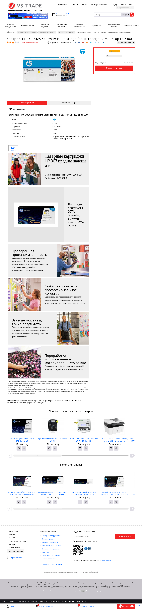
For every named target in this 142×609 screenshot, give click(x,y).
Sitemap (46, 591)
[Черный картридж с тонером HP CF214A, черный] (22, 427)
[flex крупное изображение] (24, 362)
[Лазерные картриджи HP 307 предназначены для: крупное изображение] (24, 169)
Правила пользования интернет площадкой (65, 591)
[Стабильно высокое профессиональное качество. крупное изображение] (24, 294)
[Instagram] (89, 548)
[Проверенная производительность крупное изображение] (73, 260)
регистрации (106, 560)
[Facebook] (86, 548)
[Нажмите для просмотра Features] (13, 148)
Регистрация (114, 68)
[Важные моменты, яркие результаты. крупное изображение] (73, 328)
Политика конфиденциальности (97, 591)
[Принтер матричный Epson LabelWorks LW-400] (53, 427)
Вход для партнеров (124, 8)
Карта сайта (38, 591)
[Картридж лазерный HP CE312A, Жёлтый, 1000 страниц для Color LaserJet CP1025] (83, 480)
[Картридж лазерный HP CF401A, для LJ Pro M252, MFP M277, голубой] (53, 480)
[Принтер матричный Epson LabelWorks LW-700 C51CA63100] (83, 427)
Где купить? (114, 51)
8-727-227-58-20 (62, 13)
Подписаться (125, 536)
